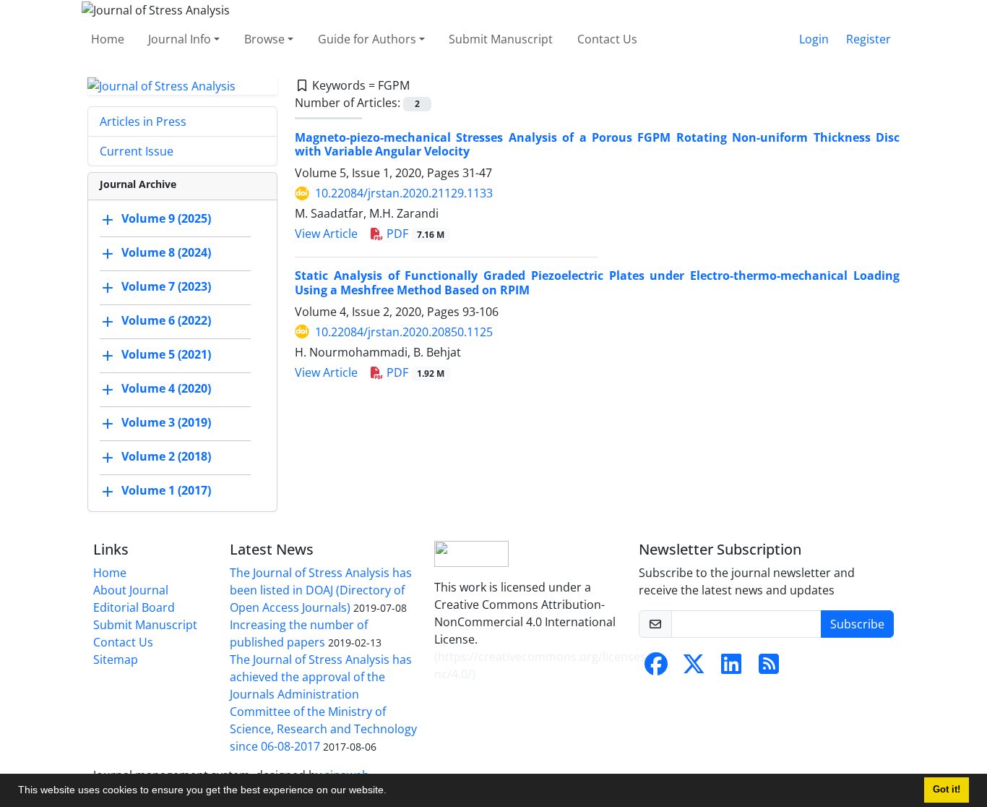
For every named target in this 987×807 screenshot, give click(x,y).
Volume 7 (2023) (166, 287)
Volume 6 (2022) (166, 321)
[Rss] (768, 668)
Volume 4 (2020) (166, 389)
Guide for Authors (367, 39)
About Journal (130, 590)
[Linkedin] (731, 668)
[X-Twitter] (693, 668)
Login (814, 39)
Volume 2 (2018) (166, 457)
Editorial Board (134, 607)
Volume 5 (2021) (166, 355)
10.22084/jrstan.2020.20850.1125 (404, 332)
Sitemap (115, 659)
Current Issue (136, 151)
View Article (326, 234)
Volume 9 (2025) (166, 219)
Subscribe (857, 624)
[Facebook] (656, 668)
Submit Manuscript (501, 39)
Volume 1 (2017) (166, 491)
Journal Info (179, 39)
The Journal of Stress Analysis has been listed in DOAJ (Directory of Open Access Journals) (321, 590)
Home (107, 39)
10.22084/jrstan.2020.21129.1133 (404, 193)
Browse (264, 39)
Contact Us (607, 39)
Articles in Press (143, 121)
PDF (414, 234)
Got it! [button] (946, 790)
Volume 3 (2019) (166, 423)
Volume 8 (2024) (166, 253)
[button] (391, 792)
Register (868, 39)
